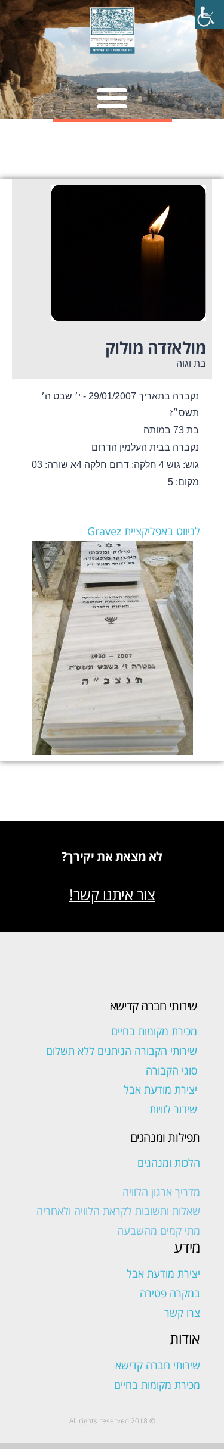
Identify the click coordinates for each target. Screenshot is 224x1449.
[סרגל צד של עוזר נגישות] (209, 14)
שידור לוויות (173, 1109)
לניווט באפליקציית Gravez (143, 531)
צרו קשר (182, 1313)
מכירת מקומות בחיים (154, 1031)
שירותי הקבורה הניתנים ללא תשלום (121, 1051)
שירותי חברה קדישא (157, 1365)
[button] (112, 97)
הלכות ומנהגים (168, 1163)
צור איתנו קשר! (112, 894)
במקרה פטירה (170, 1293)
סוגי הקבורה (171, 1070)
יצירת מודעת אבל (160, 1089)
